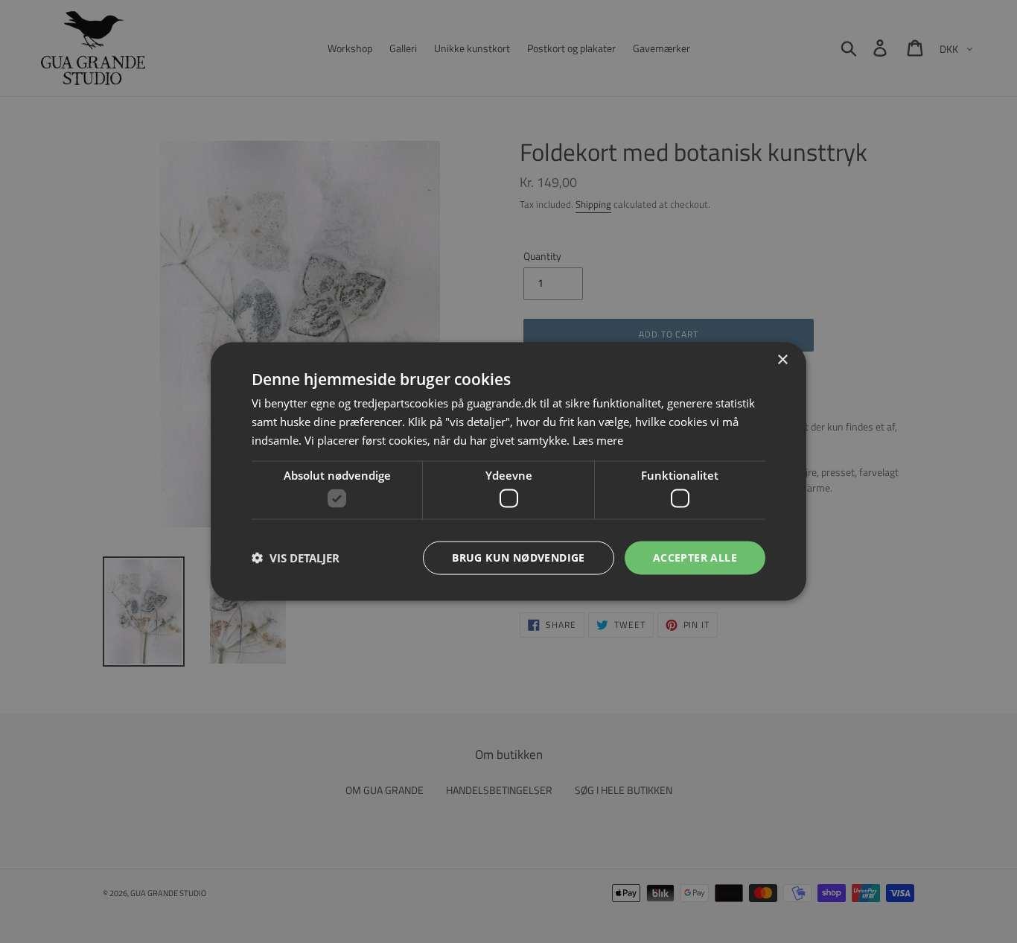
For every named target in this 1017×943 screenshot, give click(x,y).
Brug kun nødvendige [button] (518, 557)
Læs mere (598, 439)
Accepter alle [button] (695, 557)
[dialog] (508, 471)
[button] (295, 558)
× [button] (782, 360)
